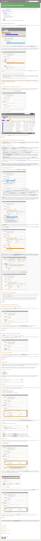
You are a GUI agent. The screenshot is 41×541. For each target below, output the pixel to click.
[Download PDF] (23, 5)
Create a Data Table (4, 527)
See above (36, 226)
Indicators (11, 3)
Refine (27, 1)
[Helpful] (2, 538)
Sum (4, 18)
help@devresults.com (17, 520)
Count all (4, 12)
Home (2, 3)
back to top (3, 83)
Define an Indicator (4, 531)
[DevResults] (4, 1)
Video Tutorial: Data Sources (6, 530)
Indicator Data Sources (4, 528)
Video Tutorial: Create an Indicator (6, 533)
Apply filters (4, 20)
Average (4, 19)
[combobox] (33, 1)
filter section (30, 70)
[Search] (39, 1)
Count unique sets (5, 13)
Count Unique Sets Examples (21, 160)
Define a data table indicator (6, 10)
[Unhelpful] (5, 538)
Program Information (6, 3)
